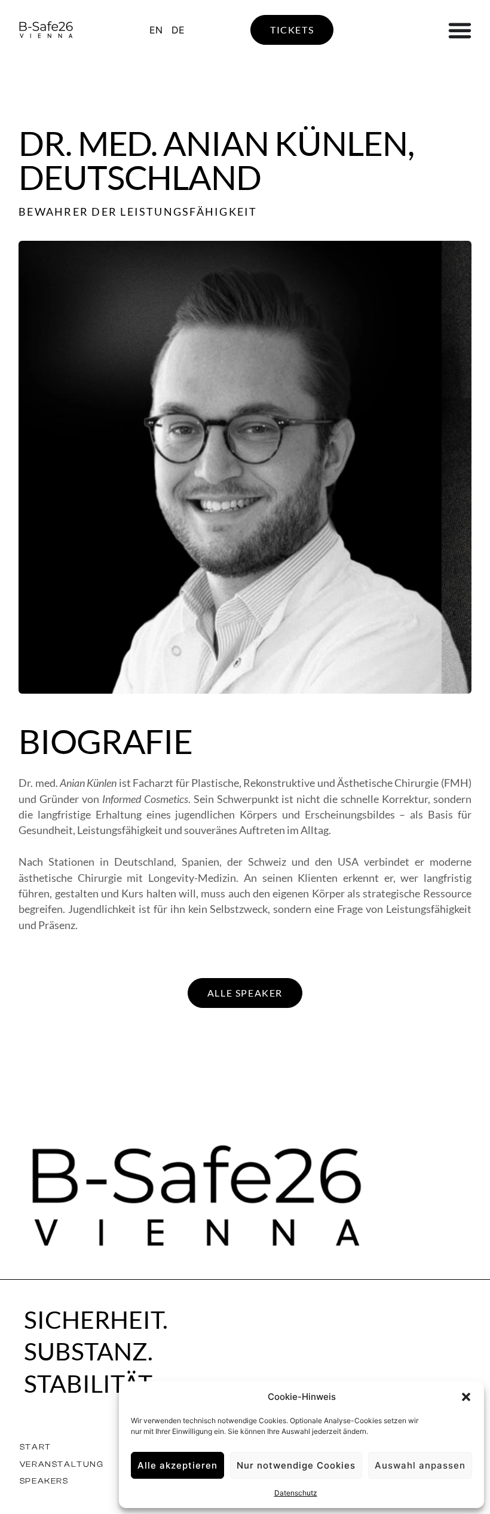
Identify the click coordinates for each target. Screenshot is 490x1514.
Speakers (44, 1480)
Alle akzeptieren (177, 1465)
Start (35, 1446)
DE (178, 30)
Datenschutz (295, 1492)
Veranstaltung (62, 1464)
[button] (466, 1397)
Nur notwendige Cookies (296, 1465)
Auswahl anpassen (420, 1465)
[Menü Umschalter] (460, 30)
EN (156, 30)
